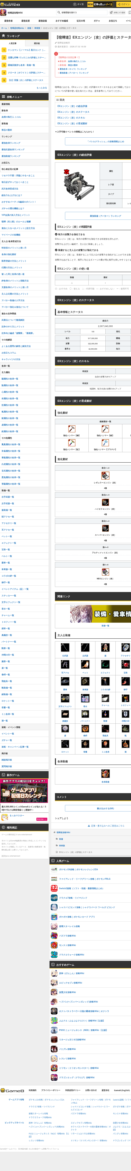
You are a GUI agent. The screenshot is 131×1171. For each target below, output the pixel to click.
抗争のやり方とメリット (13, 326)
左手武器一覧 (8, 503)
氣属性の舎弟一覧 (10, 411)
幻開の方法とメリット (12, 267)
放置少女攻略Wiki (120, 1123)
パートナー (85, 720)
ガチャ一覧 (7, 740)
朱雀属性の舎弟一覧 (11, 450)
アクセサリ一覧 (9, 523)
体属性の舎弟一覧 (10, 398)
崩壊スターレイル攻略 (38, 1113)
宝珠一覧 (6, 549)
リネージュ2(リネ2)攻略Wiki (83, 1133)
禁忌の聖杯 (73, 65)
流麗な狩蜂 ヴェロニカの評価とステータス (28, 57)
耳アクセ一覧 (8, 529)
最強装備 (43, 20)
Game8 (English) (122, 1090)
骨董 (85, 751)
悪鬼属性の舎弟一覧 (11, 477)
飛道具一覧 (7, 681)
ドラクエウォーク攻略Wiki (40, 1117)
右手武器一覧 (8, 496)
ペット (85, 672)
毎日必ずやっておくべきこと (15, 181)
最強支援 (25, 20)
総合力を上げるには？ (12, 195)
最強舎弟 (8, 20)
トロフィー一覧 (9, 621)
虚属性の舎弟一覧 (10, 424)
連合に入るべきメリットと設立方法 (18, 228)
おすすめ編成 (62, 20)
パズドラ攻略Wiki (78, 1113)
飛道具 (105, 735)
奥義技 (65, 720)
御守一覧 (6, 582)
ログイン (125, 4)
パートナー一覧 (9, 641)
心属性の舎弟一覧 (10, 391)
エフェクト (105, 672)
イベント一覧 (8, 733)
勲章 (105, 720)
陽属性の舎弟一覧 (10, 378)
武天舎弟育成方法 (10, 188)
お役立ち (113, 20)
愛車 (65, 689)
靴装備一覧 (7, 687)
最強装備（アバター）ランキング (74, 72)
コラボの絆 (105, 689)
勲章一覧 (6, 648)
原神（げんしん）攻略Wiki (40, 1123)
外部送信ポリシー (73, 1090)
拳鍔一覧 (6, 674)
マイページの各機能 (11, 234)
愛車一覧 (6, 562)
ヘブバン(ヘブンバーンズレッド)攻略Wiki (46, 1126)
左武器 (85, 655)
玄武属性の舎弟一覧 (11, 470)
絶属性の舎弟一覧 (10, 431)
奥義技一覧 (7, 634)
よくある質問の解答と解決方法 (16, 346)
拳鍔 (85, 735)
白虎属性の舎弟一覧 (11, 464)
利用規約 (32, 1090)
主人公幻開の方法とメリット (15, 293)
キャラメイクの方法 (11, 359)
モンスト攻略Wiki (120, 1113)
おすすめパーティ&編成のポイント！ (19, 201)
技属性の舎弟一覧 (10, 404)
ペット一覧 (7, 536)
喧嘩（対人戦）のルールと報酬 (16, 221)
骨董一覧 (6, 707)
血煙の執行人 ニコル (77, 61)
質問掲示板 (7, 766)
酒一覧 (5, 720)
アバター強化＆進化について (15, 306)
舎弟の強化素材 (9, 254)
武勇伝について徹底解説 (13, 319)
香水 (85, 706)
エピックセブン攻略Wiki (81, 1123)
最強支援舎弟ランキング (13, 149)
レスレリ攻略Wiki (36, 1140)
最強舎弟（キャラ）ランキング (73, 68)
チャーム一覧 (8, 615)
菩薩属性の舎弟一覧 (11, 483)
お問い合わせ (91, 1090)
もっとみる (42, 87)
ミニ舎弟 (105, 751)
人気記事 (12, 43)
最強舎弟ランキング (11, 142)
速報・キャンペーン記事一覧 (15, 746)
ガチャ (97, 20)
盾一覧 (5, 667)
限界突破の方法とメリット (14, 260)
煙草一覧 (6, 628)
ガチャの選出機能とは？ (13, 208)
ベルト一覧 (7, 555)
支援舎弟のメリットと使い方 (15, 287)
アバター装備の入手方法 (13, 300)
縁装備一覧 (7, 694)
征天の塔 (81, 20)
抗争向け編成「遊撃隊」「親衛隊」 (18, 333)
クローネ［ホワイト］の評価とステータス (27, 72)
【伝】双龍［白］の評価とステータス (25, 80)
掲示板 (37, 43)
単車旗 (85, 689)
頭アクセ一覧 (8, 516)
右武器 (65, 655)
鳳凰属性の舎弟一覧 (11, 444)
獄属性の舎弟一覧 (10, 418)
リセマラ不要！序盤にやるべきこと (18, 175)
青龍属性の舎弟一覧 (11, 457)
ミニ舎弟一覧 (8, 713)
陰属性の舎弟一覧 (10, 385)
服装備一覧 (7, 509)
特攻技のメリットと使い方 (14, 247)
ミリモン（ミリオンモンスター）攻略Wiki (89, 1140)
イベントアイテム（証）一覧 (15, 588)
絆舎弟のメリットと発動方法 (15, 280)
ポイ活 (80, 4)
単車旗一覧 (7, 569)
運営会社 (105, 1090)
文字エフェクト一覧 (11, 602)
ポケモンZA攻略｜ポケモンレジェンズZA (46, 1099)
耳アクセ (65, 672)
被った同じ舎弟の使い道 (13, 273)
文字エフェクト (65, 706)
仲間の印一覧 (8, 654)
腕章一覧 (6, 661)
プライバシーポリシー (50, 1090)
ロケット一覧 (8, 700)
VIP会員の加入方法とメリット (16, 214)
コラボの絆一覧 (9, 575)
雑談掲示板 (7, 759)
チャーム (105, 705)
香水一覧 (6, 608)
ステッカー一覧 (9, 595)
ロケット (65, 751)
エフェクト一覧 (9, 542)
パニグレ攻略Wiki (120, 1133)
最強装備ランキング (11, 155)
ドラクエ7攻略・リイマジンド (42, 1106)
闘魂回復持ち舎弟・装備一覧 (21, 64)
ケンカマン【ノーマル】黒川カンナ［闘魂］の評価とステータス (28, 49)
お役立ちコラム (9, 352)
